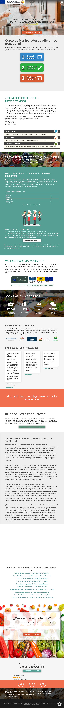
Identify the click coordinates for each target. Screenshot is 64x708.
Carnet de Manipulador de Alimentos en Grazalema (32, 573)
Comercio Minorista (10, 123)
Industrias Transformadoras (42, 116)
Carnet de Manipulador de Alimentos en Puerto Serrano (32, 576)
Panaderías (23, 119)
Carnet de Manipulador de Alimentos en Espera (32, 584)
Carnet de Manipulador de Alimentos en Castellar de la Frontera (32, 589)
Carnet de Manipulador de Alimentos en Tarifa (32, 581)
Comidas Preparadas (10, 124)
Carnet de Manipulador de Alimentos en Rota (32, 586)
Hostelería (23, 116)
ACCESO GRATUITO (32, 671)
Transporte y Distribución (11, 116)
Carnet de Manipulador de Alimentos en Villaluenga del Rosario (32, 597)
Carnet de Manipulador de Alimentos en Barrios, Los (32, 595)
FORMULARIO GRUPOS (32, 240)
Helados (37, 118)
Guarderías (8, 119)
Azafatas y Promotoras (11, 118)
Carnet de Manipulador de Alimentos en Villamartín (32, 592)
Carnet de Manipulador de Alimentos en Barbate (32, 578)
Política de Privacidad (52, 630)
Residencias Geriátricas (26, 118)
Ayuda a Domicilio (9, 121)
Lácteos (37, 119)
